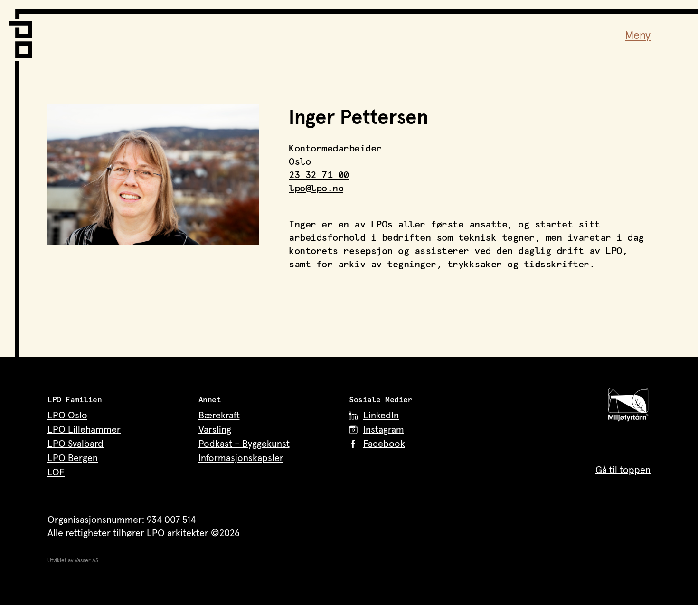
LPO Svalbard (75, 444)
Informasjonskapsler (240, 458)
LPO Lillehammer (84, 430)
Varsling (214, 430)
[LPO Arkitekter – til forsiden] (23, 33)
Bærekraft (219, 415)
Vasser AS (86, 561)
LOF (56, 472)
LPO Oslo (67, 415)
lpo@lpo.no (316, 188)
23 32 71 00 (319, 175)
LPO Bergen (72, 458)
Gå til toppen (623, 470)
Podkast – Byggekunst (244, 444)
